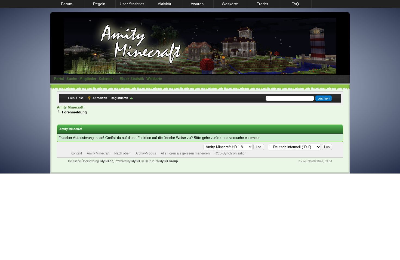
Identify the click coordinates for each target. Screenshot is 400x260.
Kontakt (76, 153)
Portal (59, 79)
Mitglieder (87, 79)
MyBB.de (106, 161)
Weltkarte (230, 4)
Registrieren (119, 98)
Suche (71, 79)
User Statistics (132, 4)
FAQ (295, 4)
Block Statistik (132, 79)
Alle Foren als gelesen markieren (185, 153)
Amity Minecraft (70, 107)
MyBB (135, 161)
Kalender (106, 79)
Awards (197, 4)
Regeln (99, 4)
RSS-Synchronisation (231, 153)
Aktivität (164, 4)
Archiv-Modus (146, 153)
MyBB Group (168, 161)
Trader (262, 4)
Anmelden (100, 98)
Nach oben (122, 153)
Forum (66, 4)
